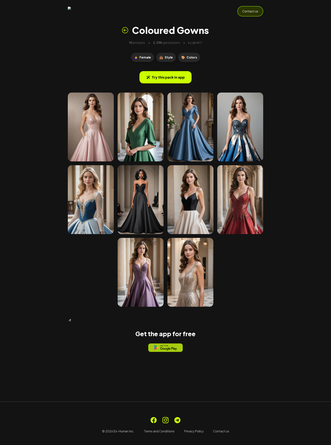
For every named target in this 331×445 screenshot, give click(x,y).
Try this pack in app (168, 77)
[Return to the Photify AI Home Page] (86, 11)
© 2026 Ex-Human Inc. (118, 431)
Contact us (250, 11)
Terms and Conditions (159, 431)
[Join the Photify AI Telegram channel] (177, 420)
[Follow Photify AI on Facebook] (154, 420)
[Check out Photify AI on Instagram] (165, 420)
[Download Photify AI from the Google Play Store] (165, 347)
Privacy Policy (194, 431)
